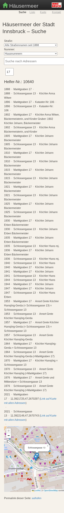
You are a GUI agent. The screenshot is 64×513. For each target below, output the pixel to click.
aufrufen (36, 498)
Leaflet (37, 490)
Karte (43, 12)
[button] (36, 458)
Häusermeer (23, 5)
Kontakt (56, 12)
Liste (32, 12)
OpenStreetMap (51, 490)
